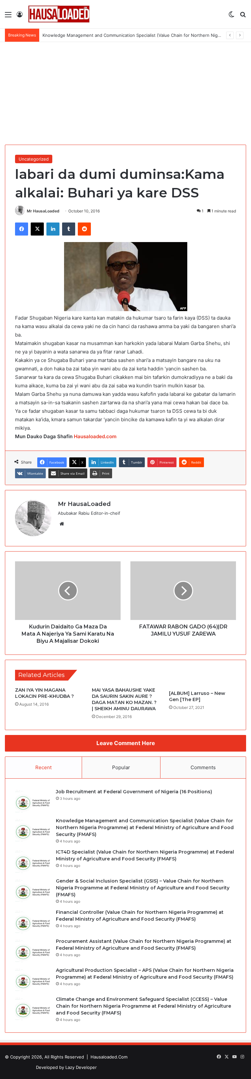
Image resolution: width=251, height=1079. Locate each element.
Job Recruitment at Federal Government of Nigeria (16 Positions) (134, 792)
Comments (203, 767)
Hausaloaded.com (95, 436)
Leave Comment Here (125, 743)
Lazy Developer (81, 1067)
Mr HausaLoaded (43, 211)
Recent (43, 767)
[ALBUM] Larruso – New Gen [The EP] (197, 696)
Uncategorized (34, 159)
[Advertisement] (125, 91)
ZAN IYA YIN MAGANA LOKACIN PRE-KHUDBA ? (44, 693)
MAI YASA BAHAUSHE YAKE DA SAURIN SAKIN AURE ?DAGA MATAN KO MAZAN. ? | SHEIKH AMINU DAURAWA (124, 699)
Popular (121, 767)
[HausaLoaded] (59, 14)
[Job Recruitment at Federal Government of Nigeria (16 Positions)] (33, 800)
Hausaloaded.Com (109, 1056)
